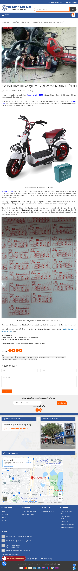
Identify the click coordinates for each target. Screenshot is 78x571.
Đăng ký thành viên (27, 514)
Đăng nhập (68, 2)
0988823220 (16, 545)
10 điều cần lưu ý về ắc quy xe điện (14, 357)
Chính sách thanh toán (66, 512)
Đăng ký (74, 2)
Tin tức (4, 517)
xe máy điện (33, 359)
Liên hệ (4, 520)
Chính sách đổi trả (66, 521)
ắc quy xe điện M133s (10, 359)
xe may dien (23, 359)
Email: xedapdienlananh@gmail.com (18, 550)
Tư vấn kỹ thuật (28, 91)
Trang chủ (5, 511)
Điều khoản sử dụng (47, 511)
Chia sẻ (4, 351)
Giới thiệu (56, 2)
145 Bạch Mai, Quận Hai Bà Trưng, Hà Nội (17, 425)
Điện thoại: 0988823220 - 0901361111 (15, 429)
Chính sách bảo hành (67, 525)
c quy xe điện (8, 191)
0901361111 (16, 547)
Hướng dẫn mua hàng (28, 511)
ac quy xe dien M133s (46, 357)
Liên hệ (62, 2)
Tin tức (50, 2)
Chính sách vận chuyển (65, 517)
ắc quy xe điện (60, 357)
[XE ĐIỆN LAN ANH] (16, 8)
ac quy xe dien (33, 357)
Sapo (58, 564)
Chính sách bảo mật (67, 528)
